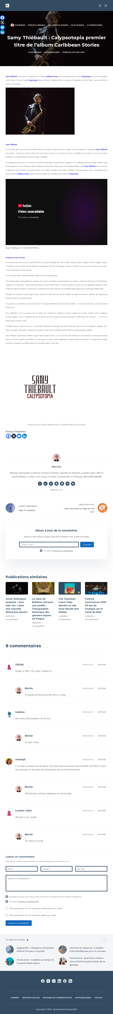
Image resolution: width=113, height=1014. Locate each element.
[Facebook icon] (40, 484)
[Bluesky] (19, 436)
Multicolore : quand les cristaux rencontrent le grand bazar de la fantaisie (87, 961)
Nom (11, 868)
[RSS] (70, 981)
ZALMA (19, 664)
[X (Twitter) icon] (56, 484)
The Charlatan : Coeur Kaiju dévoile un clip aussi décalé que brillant (69, 605)
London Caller (23, 810)
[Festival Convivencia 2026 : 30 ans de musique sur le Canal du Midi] (96, 588)
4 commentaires (12, 619)
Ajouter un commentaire (19, 878)
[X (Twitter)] (48, 981)
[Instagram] (54, 981)
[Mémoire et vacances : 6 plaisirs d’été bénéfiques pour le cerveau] (63, 949)
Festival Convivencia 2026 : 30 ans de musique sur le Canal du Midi (96, 605)
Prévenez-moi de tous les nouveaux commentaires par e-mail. (36, 908)
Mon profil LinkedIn (92, 476)
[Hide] (1, 37)
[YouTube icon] (73, 484)
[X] (13, 436)
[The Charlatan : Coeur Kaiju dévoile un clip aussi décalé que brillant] (70, 588)
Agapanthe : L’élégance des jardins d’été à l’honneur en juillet (35, 950)
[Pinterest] (65, 981)
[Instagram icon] (62, 484)
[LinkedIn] (59, 981)
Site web (81, 868)
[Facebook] (8, 436)
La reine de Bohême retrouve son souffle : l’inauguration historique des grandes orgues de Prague (42, 609)
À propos (15, 998)
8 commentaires (94, 25)
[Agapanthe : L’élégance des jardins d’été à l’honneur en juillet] (10, 949)
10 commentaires (91, 619)
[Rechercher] (100, 5)
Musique (80, 25)
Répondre (102, 665)
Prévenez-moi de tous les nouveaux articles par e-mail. (33, 915)
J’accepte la (58, 550)
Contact (98, 998)
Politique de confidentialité (57, 998)
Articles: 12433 (56, 490)
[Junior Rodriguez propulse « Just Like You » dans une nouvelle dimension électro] (17, 588)
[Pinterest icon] (67, 484)
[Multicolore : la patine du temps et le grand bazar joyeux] (10, 961)
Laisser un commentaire (18, 923)
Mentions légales (31, 998)
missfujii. (20, 759)
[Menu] (106, 5)
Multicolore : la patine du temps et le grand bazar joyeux (35, 961)
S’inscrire (87, 544)
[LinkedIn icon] (45, 484)
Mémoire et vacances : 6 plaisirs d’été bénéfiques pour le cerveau (88, 950)
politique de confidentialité (63, 550)
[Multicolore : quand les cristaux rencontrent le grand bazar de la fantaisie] (63, 961)
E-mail (46, 868)
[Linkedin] (24, 436)
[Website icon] (51, 484)
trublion (20, 712)
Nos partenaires (83, 998)
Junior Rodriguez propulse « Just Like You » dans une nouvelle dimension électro (17, 605)
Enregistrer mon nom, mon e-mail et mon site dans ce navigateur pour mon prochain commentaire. (45, 896)
